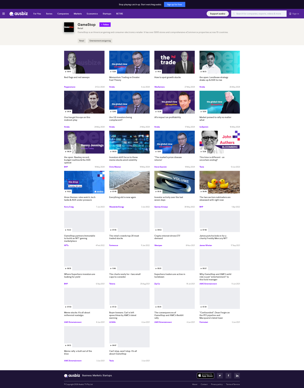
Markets (78, 13)
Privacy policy (217, 384)
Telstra (112, 284)
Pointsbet (204, 322)
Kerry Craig (68, 207)
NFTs (66, 245)
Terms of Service (233, 384)
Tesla (202, 167)
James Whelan (206, 245)
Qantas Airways (161, 207)
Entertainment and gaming (100, 40)
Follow (106, 24)
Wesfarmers (159, 87)
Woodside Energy (116, 207)
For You (37, 13)
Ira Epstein (204, 127)
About (194, 384)
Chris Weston (115, 167)
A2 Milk (112, 322)
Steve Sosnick (160, 167)
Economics (92, 13)
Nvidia (112, 87)
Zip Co (157, 284)
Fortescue (113, 245)
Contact (204, 384)
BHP (66, 167)
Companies (63, 13)
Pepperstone (69, 87)
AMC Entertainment (208, 284)
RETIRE (119, 13)
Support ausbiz (217, 13)
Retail (81, 40)
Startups (107, 13)
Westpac (158, 245)
